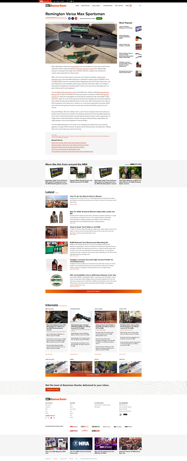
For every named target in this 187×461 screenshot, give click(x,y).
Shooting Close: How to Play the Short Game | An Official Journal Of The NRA (129, 326)
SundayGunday (108, 5)
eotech (63, 136)
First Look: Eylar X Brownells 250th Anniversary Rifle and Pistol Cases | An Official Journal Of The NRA (56, 347)
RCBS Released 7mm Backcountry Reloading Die (89, 242)
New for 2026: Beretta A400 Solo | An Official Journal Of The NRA (56, 334)
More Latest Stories (99, 291)
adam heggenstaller (57, 136)
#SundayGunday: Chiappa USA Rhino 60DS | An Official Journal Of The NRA (80, 326)
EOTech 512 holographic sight (66, 92)
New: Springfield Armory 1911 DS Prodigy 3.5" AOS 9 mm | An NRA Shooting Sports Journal (56, 327)
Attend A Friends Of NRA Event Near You (129, 452)
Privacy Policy (48, 458)
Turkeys (53, 18)
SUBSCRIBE (53, 389)
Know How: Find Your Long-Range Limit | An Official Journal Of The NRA (129, 338)
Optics (97, 359)
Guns (71, 411)
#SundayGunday (75, 309)
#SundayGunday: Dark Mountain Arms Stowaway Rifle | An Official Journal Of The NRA (80, 344)
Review (74, 234)
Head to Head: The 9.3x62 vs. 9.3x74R (85, 227)
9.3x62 (97, 330)
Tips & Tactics (119, 5)
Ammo (104, 330)
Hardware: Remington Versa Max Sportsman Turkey (68, 147)
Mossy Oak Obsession (81, 136)
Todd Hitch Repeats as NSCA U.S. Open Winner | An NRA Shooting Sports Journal (130, 182)
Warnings (71, 458)
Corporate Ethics (63, 458)
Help (46, 411)
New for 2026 (85, 5)
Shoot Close (123, 330)
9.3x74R (100, 330)
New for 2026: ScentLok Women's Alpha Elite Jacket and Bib (92, 212)
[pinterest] (76, 18)
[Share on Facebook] (69, 18)
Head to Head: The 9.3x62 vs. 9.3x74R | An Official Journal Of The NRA (105, 326)
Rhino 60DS (87, 329)
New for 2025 (48, 354)
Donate (62, 1)
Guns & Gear (96, 6)
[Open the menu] (130, 5)
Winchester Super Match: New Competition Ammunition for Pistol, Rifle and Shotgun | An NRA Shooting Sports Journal (105, 341)
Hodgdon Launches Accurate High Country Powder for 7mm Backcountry (91, 260)
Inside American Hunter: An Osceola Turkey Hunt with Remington (72, 151)
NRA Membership (123, 405)
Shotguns (64, 18)
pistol (57, 331)
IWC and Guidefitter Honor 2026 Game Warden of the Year (93, 275)
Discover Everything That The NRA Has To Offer (104, 452)
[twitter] (72, 18)
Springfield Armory (51, 331)
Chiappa (73, 331)
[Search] (140, 5)
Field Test (68, 136)
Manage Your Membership (125, 411)
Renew (58, 1)
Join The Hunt (49, 359)
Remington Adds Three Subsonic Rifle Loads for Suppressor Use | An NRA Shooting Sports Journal (56, 182)
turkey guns (55, 137)
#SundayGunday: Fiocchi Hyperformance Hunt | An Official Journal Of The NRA (80, 338)
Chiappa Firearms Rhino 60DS (78, 329)
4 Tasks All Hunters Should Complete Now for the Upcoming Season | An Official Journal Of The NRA (130, 343)
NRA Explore (97, 407)
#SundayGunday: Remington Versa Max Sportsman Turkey (70, 145)
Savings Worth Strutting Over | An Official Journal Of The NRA (81, 181)
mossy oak (73, 136)
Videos (71, 417)
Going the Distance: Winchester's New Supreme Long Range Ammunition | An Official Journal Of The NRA (105, 348)
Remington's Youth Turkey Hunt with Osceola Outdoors (69, 143)
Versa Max (75, 66)
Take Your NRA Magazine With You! (55, 452)
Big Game (75, 204)
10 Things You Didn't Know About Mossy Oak (66, 149)
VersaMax (65, 137)
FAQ (46, 409)
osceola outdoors (91, 136)
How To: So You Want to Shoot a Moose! (86, 196)
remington (106, 136)
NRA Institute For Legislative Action (103, 405)
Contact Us (47, 407)
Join (54, 1)
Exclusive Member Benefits (125, 407)
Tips (131, 330)
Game (49, 18)
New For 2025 (49, 309)
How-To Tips (123, 309)
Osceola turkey (100, 136)
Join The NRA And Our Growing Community (80, 452)
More (56, 192)
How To (128, 330)
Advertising (48, 405)
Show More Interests (101, 375)
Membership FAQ (123, 409)
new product (63, 331)
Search (47, 413)
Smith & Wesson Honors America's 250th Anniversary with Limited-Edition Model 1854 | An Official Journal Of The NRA (56, 340)
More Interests (62, 305)
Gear (74, 223)
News (77, 5)
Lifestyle (122, 359)
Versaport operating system (85, 69)
